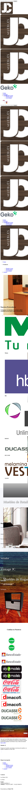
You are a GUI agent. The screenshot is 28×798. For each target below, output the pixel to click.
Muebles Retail (9, 766)
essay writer (3, 742)
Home (4, 762)
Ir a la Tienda (9, 767)
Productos (5, 763)
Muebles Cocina (9, 765)
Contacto (5, 768)
